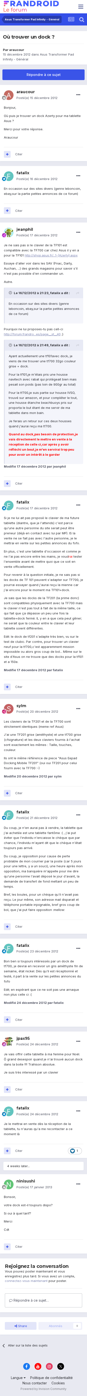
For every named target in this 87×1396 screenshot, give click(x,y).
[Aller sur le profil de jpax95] (9, 1041)
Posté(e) (37, 98)
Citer (18, 154)
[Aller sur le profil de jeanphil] (9, 232)
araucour (16, 50)
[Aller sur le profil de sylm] (9, 709)
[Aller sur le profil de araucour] (9, 95)
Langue (17, 1378)
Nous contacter (34, 1383)
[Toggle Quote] (11, 293)
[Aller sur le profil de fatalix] (9, 176)
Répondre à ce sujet (44, 75)
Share (22, 1326)
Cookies (58, 1383)
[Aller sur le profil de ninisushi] (9, 1184)
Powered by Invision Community (43, 1389)
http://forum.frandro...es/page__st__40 (32, 334)
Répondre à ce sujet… (31, 1300)
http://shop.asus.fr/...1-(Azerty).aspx (51, 255)
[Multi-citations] (7, 154)
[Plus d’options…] (78, 95)
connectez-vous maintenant (26, 1281)
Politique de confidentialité (51, 1378)
